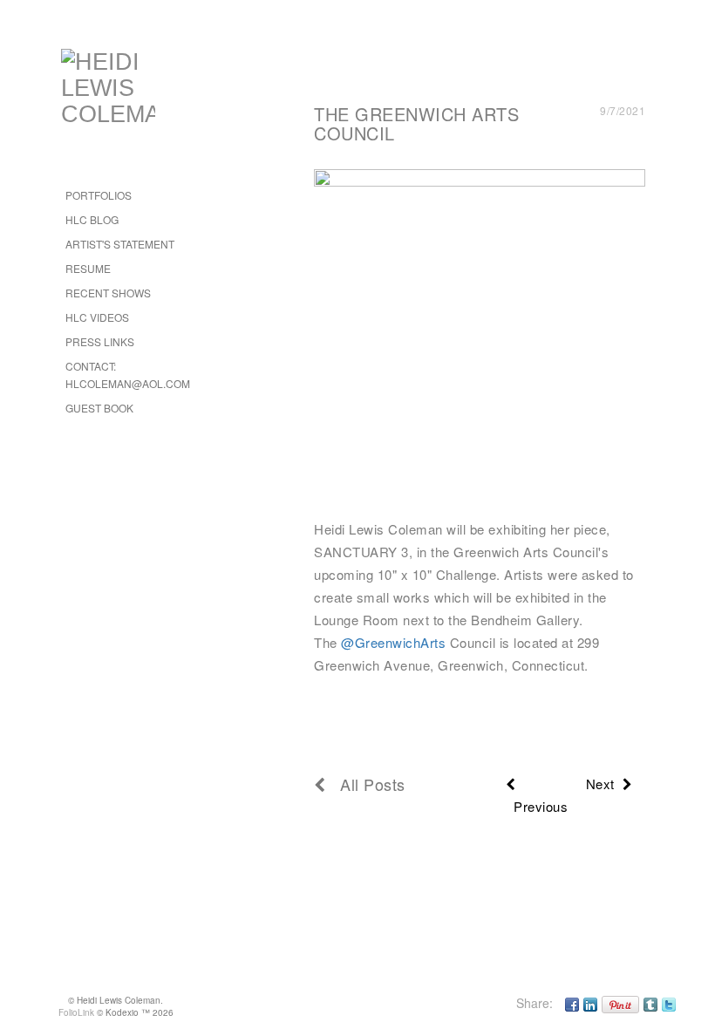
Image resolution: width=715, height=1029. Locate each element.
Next (604, 783)
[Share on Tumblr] (650, 1003)
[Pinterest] (620, 1003)
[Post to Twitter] (669, 1003)
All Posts (365, 784)
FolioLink (76, 1012)
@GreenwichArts (393, 642)
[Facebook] (572, 1003)
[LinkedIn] (590, 1003)
